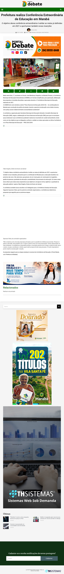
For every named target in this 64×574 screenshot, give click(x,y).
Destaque (33, 32)
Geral (43, 32)
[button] (2, 9)
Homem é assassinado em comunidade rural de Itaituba (17, 524)
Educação (38, 32)
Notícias (47, 32)
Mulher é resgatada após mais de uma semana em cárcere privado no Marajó (50, 517)
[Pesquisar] (59, 306)
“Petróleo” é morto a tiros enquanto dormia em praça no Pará (19, 517)
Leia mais (12, 520)
